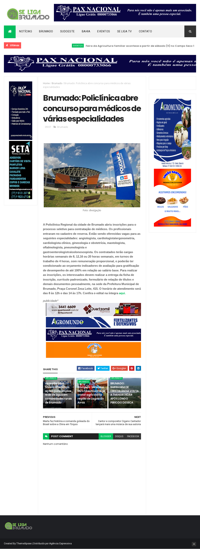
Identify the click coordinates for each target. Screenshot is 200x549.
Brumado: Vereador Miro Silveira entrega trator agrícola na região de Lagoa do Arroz (91, 394)
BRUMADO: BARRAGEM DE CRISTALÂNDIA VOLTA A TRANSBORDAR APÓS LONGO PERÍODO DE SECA (124, 392)
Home (46, 83)
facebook (133, 436)
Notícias (25, 31)
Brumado (46, 31)
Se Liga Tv (124, 31)
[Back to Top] (194, 544)
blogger (106, 436)
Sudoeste (67, 31)
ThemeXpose (23, 543)
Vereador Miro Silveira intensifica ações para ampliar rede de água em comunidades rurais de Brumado (58, 392)
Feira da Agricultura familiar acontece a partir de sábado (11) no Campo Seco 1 (130, 46)
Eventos (103, 31)
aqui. (122, 293)
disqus (119, 436)
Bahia (86, 31)
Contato (145, 31)
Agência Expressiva (60, 543)
